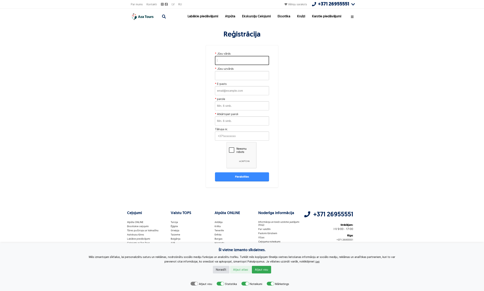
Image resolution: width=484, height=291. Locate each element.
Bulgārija (175, 238)
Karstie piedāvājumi (326, 16)
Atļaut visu (261, 269)
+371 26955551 (333, 215)
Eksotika (284, 16)
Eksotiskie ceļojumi (138, 226)
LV (173, 4)
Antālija (219, 222)
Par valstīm (264, 229)
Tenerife (219, 230)
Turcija (174, 222)
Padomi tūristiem (267, 233)
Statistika (231, 284)
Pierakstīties (242, 177)
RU (180, 4)
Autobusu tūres (135, 234)
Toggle (194, 284)
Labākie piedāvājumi (203, 16)
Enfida (218, 234)
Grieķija (175, 230)
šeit (317, 261)
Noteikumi (256, 284)
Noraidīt (221, 269)
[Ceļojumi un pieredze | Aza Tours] (142, 17)
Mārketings (282, 284)
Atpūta (230, 16)
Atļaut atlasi (240, 269)
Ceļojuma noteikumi (269, 241)
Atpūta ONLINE (135, 222)
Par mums (137, 4)
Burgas (219, 238)
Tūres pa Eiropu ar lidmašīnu (142, 230)
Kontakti (152, 4)
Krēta (218, 226)
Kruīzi (301, 16)
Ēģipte (174, 226)
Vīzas (261, 237)
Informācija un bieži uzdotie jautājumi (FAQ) (278, 223)
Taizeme (175, 234)
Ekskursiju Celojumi (256, 16)
